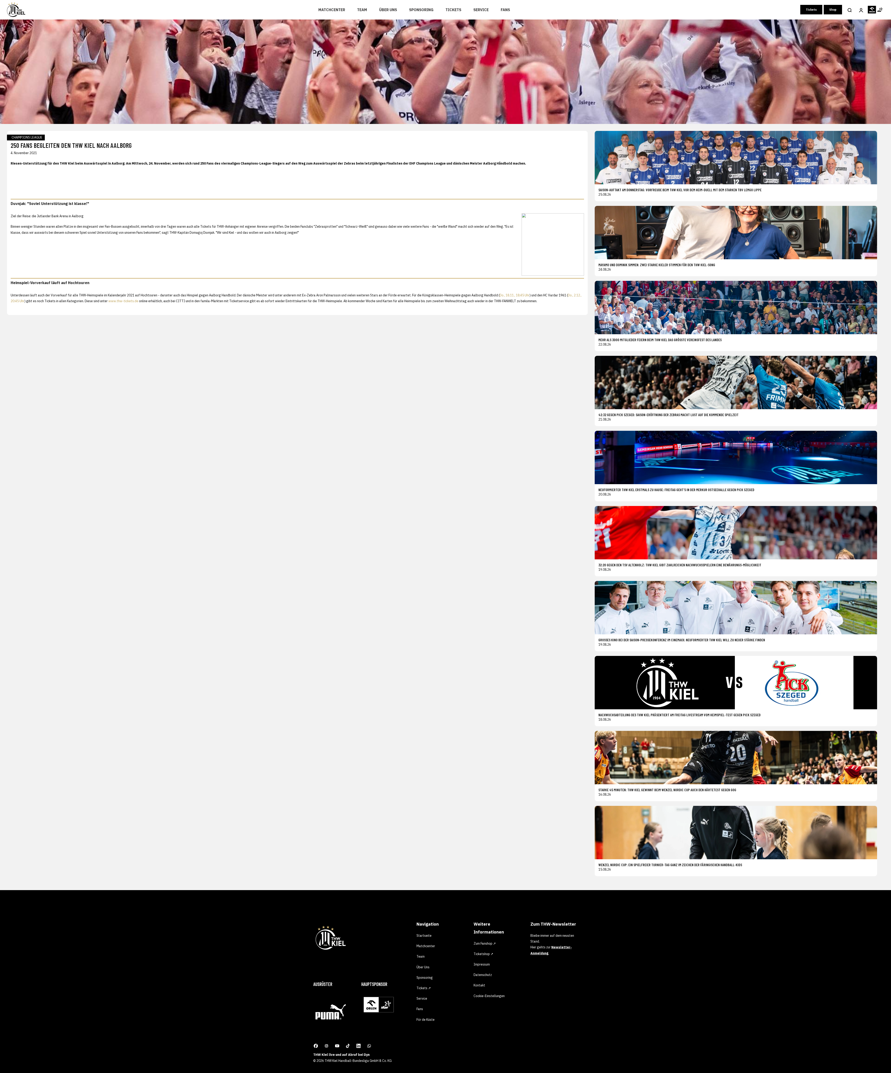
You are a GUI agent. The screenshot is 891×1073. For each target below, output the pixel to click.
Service (481, 9)
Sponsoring (421, 9)
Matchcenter (331, 9)
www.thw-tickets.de (123, 301)
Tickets (453, 9)
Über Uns (388, 9)
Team (362, 9)
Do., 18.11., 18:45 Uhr (514, 295)
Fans (505, 9)
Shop (832, 9)
